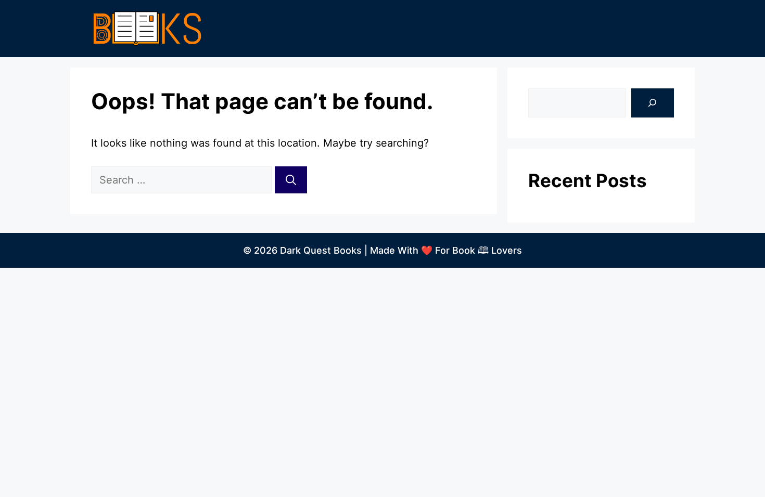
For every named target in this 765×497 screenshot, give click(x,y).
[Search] (291, 179)
